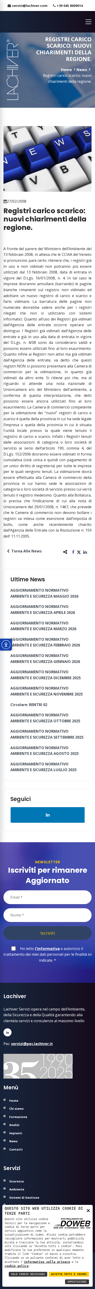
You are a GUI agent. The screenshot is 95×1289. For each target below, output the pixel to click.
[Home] (4, 21)
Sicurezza (16, 1181)
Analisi (14, 1125)
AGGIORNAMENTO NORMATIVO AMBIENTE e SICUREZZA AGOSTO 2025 (44, 750)
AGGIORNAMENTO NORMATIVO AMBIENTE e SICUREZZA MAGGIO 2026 (44, 593)
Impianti (15, 1133)
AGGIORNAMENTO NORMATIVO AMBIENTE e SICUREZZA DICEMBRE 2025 (45, 674)
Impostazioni (77, 1281)
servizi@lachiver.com (30, 5)
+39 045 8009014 (70, 5)
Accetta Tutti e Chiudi (69, 1274)
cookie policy (17, 1266)
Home (66, 69)
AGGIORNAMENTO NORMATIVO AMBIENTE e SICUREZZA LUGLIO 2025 (43, 767)
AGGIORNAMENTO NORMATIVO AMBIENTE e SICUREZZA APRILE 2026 (42, 609)
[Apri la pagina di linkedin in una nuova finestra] (48, 815)
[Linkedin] (7, 1032)
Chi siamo (16, 1109)
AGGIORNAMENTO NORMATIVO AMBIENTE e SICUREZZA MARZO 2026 (43, 626)
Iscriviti (47, 933)
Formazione (18, 1117)
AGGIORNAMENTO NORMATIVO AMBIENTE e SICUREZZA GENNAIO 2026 (45, 658)
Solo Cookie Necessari (28, 1274)
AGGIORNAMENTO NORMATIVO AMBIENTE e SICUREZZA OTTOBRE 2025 (45, 717)
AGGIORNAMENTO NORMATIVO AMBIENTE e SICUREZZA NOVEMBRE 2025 (46, 691)
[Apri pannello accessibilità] (6, 645)
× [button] (88, 1210)
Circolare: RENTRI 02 (28, 704)
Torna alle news (25, 551)
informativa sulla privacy (47, 1262)
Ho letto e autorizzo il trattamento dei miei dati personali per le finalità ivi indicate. (47, 954)
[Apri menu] (87, 21)
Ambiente (16, 1189)
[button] (73, 552)
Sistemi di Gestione (24, 1197)
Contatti (16, 1149)
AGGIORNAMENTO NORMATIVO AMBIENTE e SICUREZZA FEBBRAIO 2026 (45, 642)
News (82, 69)
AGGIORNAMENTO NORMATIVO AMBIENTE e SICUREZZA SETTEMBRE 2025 (46, 734)
